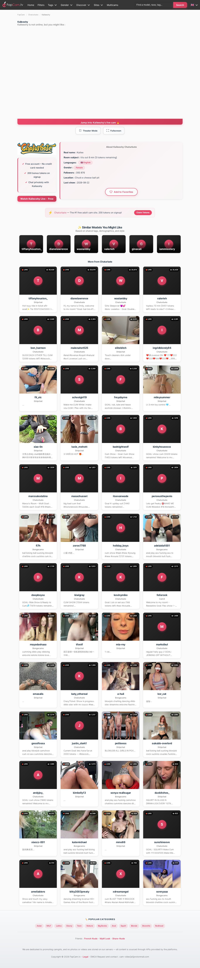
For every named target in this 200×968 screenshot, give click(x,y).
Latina (58, 926)
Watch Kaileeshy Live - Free (36, 198)
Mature (90, 926)
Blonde (134, 926)
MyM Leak (105, 938)
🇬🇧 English (85, 162)
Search (180, 5)
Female (79, 167)
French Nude (91, 938)
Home (31, 5)
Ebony (69, 926)
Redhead (159, 926)
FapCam (21, 15)
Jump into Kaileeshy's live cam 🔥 (100, 122)
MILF (49, 926)
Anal (114, 926)
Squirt (123, 926)
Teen (79, 926)
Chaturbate (33, 15)
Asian (39, 926)
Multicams (112, 5)
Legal (85, 956)
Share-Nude (118, 938)
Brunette (146, 926)
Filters (41, 5)
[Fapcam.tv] (13, 5)
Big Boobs (102, 926)
